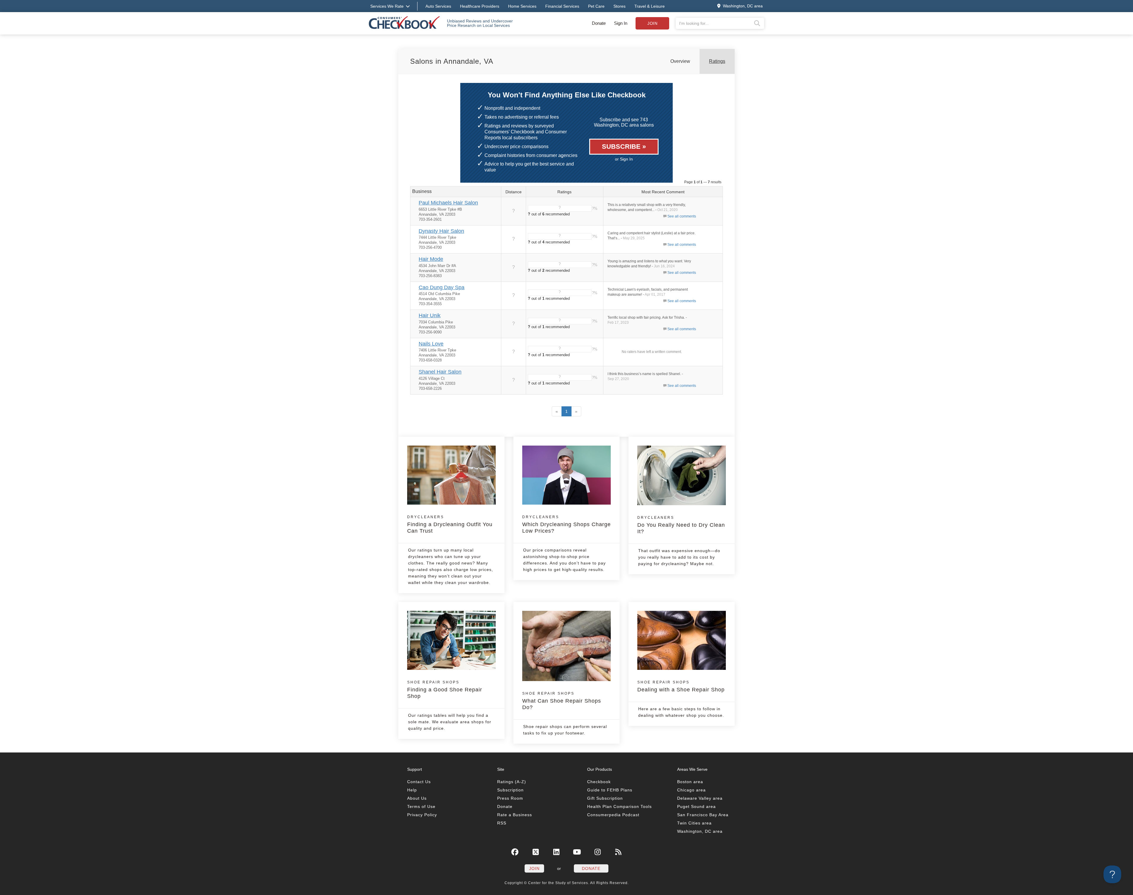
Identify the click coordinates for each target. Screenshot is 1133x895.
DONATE (591, 868)
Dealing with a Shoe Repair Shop (681, 686)
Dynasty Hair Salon (441, 231)
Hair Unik (430, 315)
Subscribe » (624, 146)
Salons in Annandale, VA (451, 61)
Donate (599, 23)
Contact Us (419, 781)
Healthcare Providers (479, 6)
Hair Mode (431, 259)
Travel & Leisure (649, 6)
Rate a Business (514, 814)
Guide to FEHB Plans (609, 790)
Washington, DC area (700, 831)
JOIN (534, 868)
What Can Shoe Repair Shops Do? (561, 700)
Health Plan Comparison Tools (619, 806)
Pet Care (596, 6)
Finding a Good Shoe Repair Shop (444, 689)
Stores (619, 6)
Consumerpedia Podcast (613, 814)
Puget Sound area (696, 806)
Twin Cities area (694, 823)
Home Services (522, 6)
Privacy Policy (422, 814)
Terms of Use (421, 806)
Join (652, 23)
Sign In (620, 23)
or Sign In (624, 159)
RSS (501, 823)
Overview (680, 61)
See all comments (681, 216)
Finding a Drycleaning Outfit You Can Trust (449, 524)
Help (412, 790)
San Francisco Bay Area (702, 814)
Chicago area (691, 790)
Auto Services (438, 6)
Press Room (510, 798)
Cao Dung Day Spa (441, 287)
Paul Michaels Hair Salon (448, 203)
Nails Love (431, 344)
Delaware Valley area (700, 798)
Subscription (510, 790)
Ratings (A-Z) (511, 781)
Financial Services (562, 6)
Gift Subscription (605, 798)
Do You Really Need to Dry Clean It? (681, 525)
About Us (417, 798)
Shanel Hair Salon (440, 372)
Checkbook (599, 781)
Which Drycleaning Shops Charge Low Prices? (566, 524)
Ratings (717, 61)
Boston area (690, 781)
